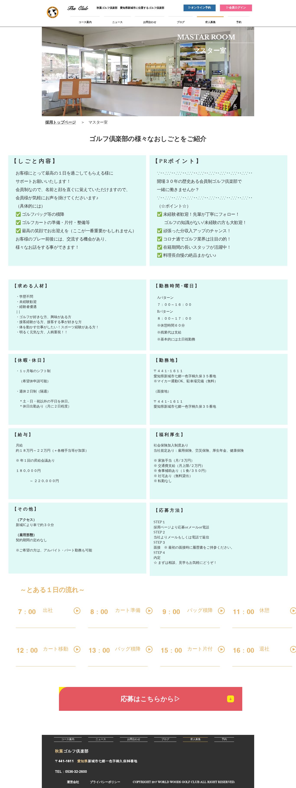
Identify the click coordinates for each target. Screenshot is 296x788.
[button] (184, 782)
